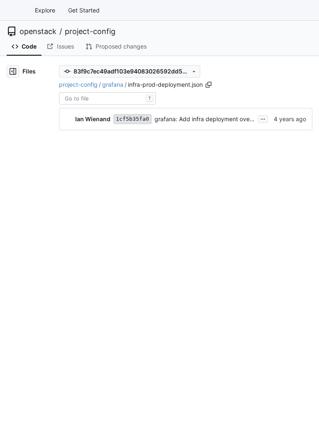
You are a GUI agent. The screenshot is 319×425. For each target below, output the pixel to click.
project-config (90, 31)
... (262, 118)
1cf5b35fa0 (132, 119)
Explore (45, 10)
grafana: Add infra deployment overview (209, 118)
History (226, 146)
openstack (38, 31)
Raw (173, 146)
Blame (198, 146)
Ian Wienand (92, 118)
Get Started (84, 10)
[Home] (15, 10)
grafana (112, 84)
